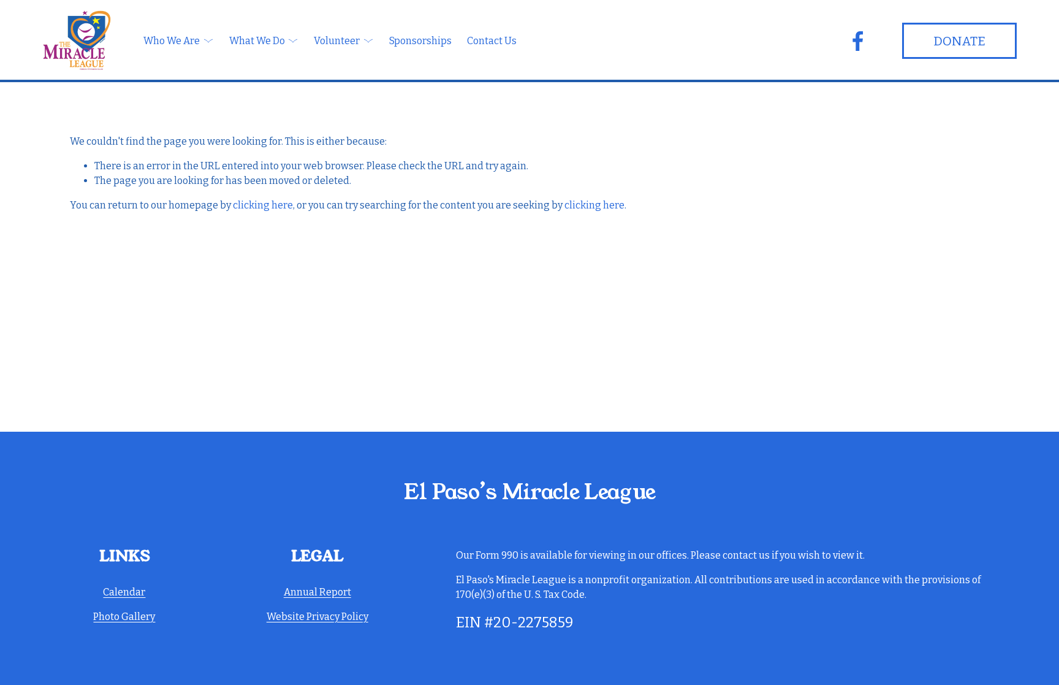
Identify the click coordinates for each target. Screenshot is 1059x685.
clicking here (263, 205)
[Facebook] (858, 41)
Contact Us (492, 41)
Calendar (124, 592)
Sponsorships (420, 41)
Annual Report (317, 592)
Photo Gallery (124, 616)
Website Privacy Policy (317, 616)
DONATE (959, 41)
